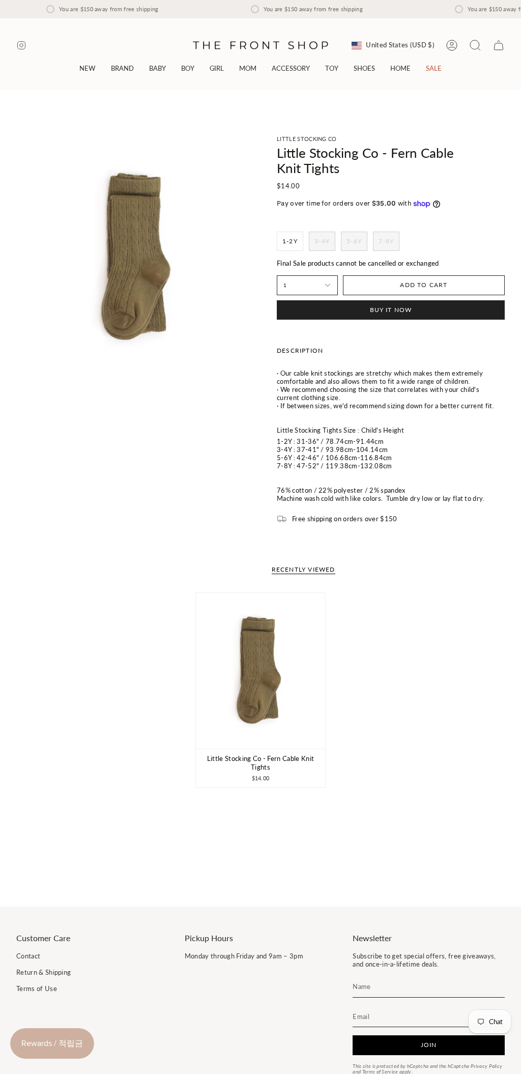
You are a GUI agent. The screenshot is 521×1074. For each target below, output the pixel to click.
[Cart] (498, 45)
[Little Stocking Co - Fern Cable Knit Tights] (261, 671)
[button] (122, 68)
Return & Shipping (43, 972)
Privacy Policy (486, 1066)
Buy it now (391, 310)
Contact (28, 956)
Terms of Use (36, 988)
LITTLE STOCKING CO (307, 138)
